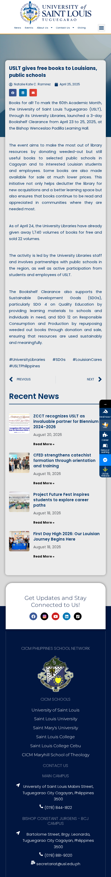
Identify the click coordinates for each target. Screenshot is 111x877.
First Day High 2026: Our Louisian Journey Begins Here (66, 536)
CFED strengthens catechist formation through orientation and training (64, 460)
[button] (101, 28)
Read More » (43, 444)
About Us (42, 27)
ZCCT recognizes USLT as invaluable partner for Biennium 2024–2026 (66, 421)
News (17, 27)
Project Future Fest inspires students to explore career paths (61, 500)
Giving (82, 27)
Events (29, 27)
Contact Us (63, 27)
